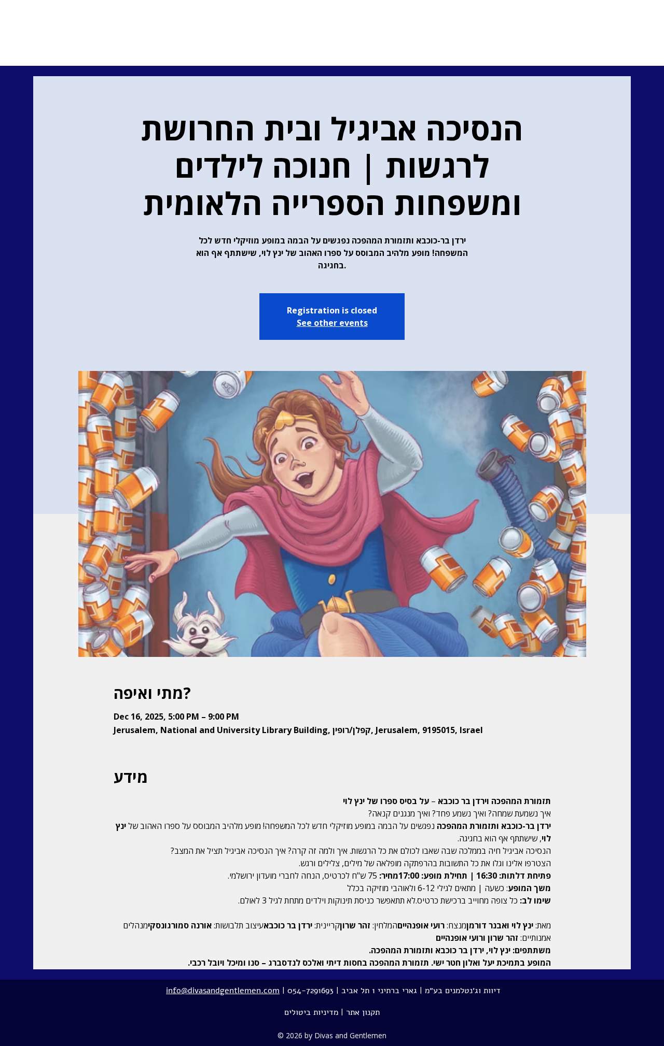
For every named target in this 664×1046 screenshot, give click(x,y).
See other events (332, 322)
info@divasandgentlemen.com (223, 990)
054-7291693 (310, 990)
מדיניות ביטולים (311, 1012)
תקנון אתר (363, 1012)
